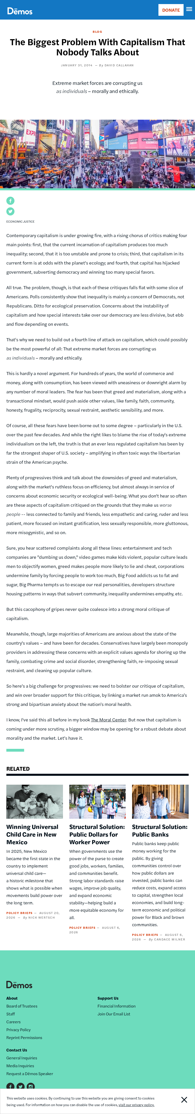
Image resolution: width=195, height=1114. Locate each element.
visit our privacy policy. (136, 1104)
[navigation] (189, 9)
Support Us (108, 998)
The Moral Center (108, 719)
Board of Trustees (21, 1006)
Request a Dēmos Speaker (29, 1073)
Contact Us (16, 1050)
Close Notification (176, 1101)
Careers (13, 1022)
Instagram (31, 1087)
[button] (10, 201)
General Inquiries (21, 1058)
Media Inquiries (20, 1066)
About (12, 998)
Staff (10, 1014)
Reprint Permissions (24, 1037)
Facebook (10, 1087)
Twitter (21, 1087)
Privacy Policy (18, 1029)
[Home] (20, 17)
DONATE (171, 10)
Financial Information (117, 1006)
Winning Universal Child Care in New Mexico (32, 834)
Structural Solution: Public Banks (159, 830)
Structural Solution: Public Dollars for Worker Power (97, 834)
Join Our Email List (114, 1014)
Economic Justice (20, 221)
